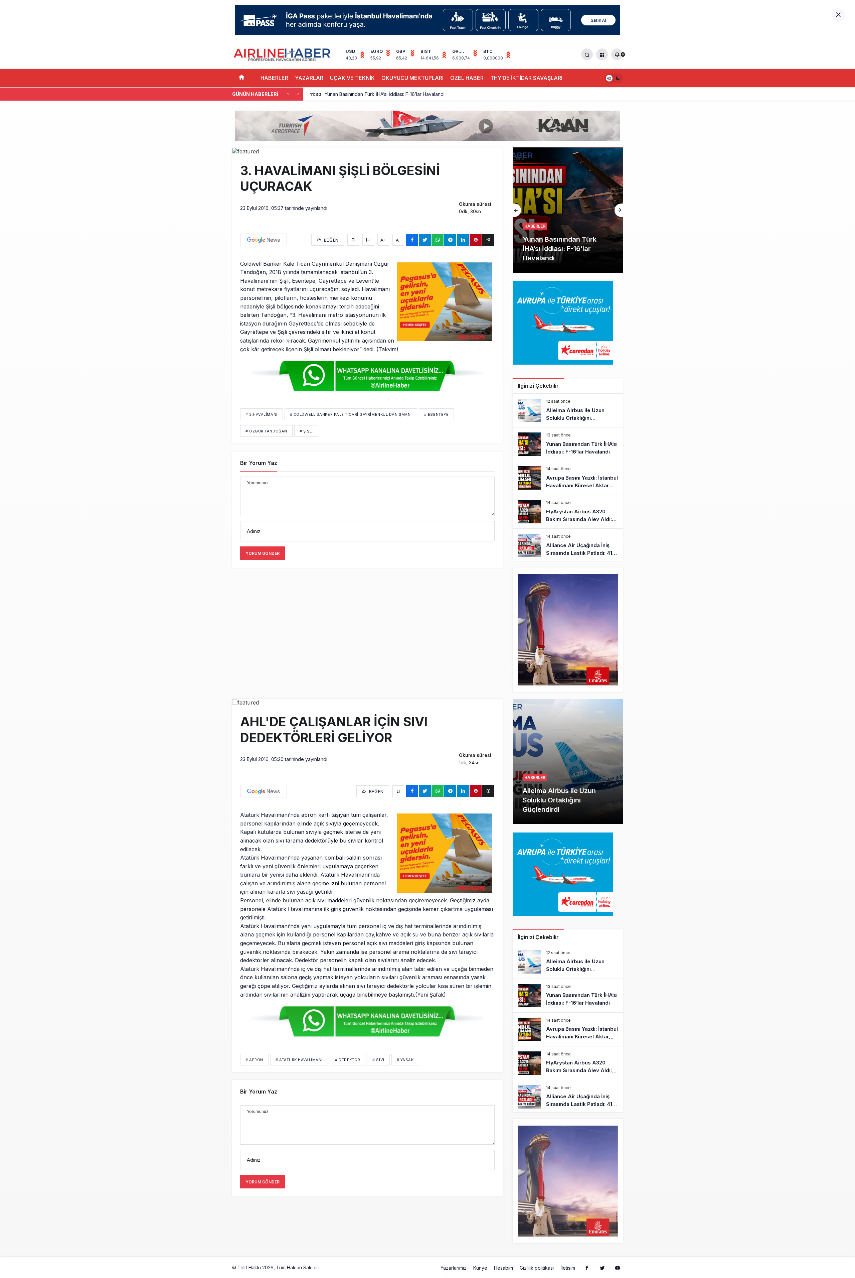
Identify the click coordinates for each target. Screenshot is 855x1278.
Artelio (328, 1267)
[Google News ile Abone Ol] (263, 240)
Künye (480, 1268)
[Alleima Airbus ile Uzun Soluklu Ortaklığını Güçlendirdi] (568, 410)
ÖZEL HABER (467, 78)
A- (398, 240)
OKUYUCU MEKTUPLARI (412, 78)
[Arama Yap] (587, 54)
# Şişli (306, 431)
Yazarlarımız (454, 1268)
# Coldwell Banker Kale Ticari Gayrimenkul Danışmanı (351, 414)
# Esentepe (436, 414)
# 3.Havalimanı (261, 414)
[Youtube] (617, 1267)
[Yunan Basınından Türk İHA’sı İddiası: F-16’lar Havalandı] (568, 444)
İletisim (567, 1268)
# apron (254, 1059)
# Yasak (405, 1059)
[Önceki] (288, 94)
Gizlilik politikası (537, 1268)
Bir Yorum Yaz (258, 463)
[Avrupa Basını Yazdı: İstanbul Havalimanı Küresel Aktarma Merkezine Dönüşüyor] (568, 210)
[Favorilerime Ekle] (353, 240)
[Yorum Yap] (368, 240)
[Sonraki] (298, 94)
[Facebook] (586, 1267)
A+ (383, 240)
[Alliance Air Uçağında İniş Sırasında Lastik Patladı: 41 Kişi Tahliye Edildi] (568, 545)
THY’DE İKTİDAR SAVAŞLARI (526, 78)
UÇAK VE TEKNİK (352, 78)
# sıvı (378, 1059)
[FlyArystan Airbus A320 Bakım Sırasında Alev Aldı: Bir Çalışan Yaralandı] (568, 511)
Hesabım (503, 1268)
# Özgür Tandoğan (266, 431)
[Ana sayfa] (241, 78)
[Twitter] (602, 1267)
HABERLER (274, 78)
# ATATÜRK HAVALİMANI (299, 1059)
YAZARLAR (309, 78)
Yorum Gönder (262, 553)
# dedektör (347, 1059)
